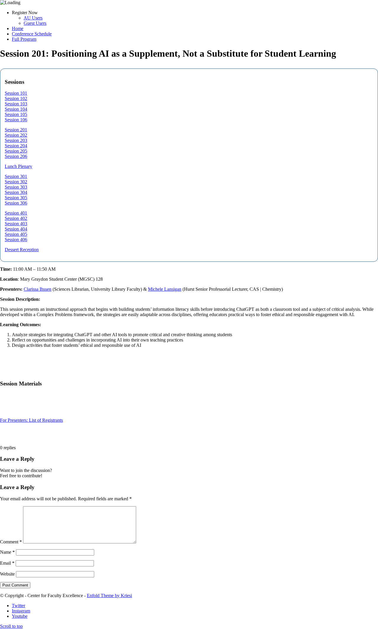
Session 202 (16, 135)
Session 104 (16, 109)
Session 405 (16, 234)
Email (7, 563)
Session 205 (16, 150)
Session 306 (16, 202)
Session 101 (16, 93)
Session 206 (16, 156)
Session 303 (16, 186)
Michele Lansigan (164, 289)
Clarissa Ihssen (37, 289)
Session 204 (16, 145)
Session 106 (16, 119)
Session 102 (16, 98)
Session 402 (16, 218)
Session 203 (16, 140)
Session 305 (16, 197)
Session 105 (16, 114)
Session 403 (16, 223)
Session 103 (16, 103)
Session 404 (16, 228)
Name (7, 552)
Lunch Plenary (18, 166)
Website (7, 573)
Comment (11, 541)
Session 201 (16, 129)
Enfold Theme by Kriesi (109, 595)
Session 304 (16, 192)
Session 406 (16, 239)
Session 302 (16, 181)
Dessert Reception (22, 249)
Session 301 (16, 176)
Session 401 (16, 212)
